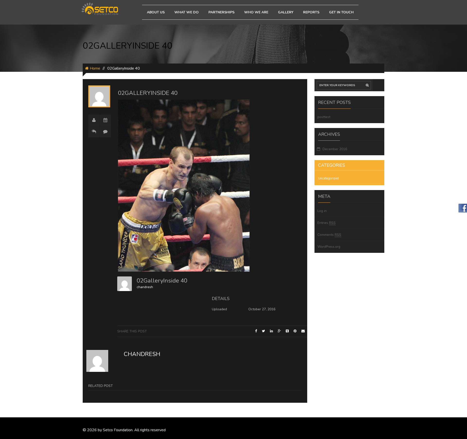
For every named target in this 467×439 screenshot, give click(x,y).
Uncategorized (328, 178)
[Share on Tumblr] (287, 331)
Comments (329, 234)
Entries (326, 222)
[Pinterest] (295, 331)
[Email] (303, 331)
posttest (323, 117)
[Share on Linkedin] (271, 331)
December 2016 (335, 149)
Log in (322, 211)
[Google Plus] (279, 331)
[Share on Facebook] (256, 331)
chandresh (145, 287)
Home (94, 68)
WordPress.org (328, 246)
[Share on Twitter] (264, 331)
